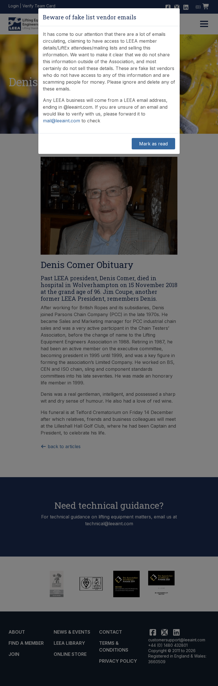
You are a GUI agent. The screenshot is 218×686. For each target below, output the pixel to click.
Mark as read (153, 144)
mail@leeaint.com (61, 120)
